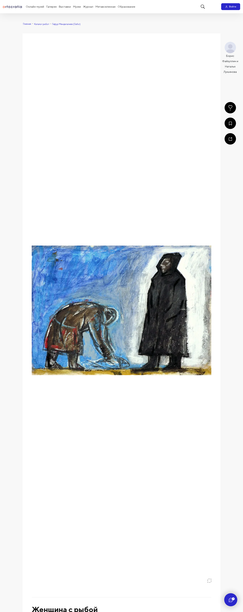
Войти (232, 6)
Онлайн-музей (35, 6)
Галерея (51, 6)
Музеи (77, 6)
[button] (121, 310)
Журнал (88, 6)
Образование (126, 6)
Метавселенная (105, 6)
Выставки (65, 6)
